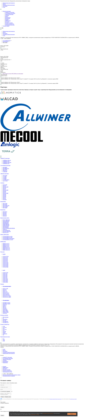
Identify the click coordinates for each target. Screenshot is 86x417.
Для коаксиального (7, 286)
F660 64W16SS (6, 226)
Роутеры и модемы (9, 22)
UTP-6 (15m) (5, 279)
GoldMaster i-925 (6, 163)
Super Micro (5, 319)
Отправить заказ (8, 396)
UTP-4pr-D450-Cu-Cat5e (7, 236)
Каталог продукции (7, 11)
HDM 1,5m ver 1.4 (6, 249)
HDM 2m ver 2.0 (6, 243)
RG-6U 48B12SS (6, 220)
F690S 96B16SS (6, 224)
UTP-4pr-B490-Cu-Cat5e (7, 237)
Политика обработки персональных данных (11, 374)
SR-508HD (5, 167)
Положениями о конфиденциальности (48, 413)
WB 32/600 (5, 207)
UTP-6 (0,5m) (5, 272)
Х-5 (3, 338)
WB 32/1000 (5, 206)
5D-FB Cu (5, 229)
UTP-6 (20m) (5, 280)
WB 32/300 (5, 203)
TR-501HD (5, 175)
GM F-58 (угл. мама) (7, 296)
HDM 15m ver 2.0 (6, 248)
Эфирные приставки (9, 14)
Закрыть (2, 407)
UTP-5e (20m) (5, 264)
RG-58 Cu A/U (6, 232)
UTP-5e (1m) (5, 257)
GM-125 (4, 185)
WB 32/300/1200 (6, 205)
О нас (4, 7)
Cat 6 (4, 270)
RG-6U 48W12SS (6, 219)
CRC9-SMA (5, 310)
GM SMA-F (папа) (6, 302)
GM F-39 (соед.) (6, 292)
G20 (3, 328)
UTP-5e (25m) (5, 265)
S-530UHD (5, 171)
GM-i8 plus (5, 333)
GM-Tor (4, 198)
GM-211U (5, 214)
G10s (4, 326)
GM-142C (5, 213)
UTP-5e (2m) (5, 258)
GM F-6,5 (5, 289)
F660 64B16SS (6, 227)
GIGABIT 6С (5, 321)
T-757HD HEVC (6, 179)
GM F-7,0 (5, 290)
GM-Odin (4, 199)
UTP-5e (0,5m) (5, 256)
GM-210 (4, 192)
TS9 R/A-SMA (6, 312)
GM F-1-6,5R (5, 288)
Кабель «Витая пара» (4, 234)
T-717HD (4, 176)
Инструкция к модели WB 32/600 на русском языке (13, 73)
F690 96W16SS (6, 221)
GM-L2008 (5, 184)
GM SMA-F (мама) (6, 303)
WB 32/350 (5, 204)
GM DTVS (5, 308)
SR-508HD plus (6, 168)
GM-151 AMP (5, 190)
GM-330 (4, 195)
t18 (3, 334)
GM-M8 (4, 331)
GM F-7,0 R (5, 291)
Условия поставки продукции (9, 5)
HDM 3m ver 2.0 (6, 244)
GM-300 (4, 194)
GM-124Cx (5, 211)
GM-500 (4, 196)
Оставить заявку (6, 25)
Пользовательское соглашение (9, 375)
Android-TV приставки (9, 12)
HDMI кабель (8, 20)
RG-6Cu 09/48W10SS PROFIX (9, 228)
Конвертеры (7, 18)
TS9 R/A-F (5, 313)
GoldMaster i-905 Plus (7, 162)
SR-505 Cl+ (5, 170)
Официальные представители (9, 2)
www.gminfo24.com (6, 40)
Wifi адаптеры (5, 317)
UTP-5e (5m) (5, 260)
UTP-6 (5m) (5, 276)
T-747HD (4, 178)
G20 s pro (4, 329)
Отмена (2, 396)
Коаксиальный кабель (4, 217)
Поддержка (5, 6)
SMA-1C (4, 306)
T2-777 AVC (5, 180)
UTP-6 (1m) (5, 273)
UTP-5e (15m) (5, 263)
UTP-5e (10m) (5, 262)
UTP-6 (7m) (5, 277)
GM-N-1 (4, 305)
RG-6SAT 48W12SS (7, 231)
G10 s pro (4, 327)
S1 (3, 318)
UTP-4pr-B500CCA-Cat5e (8, 239)
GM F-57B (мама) (6, 294)
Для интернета (6, 300)
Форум (4, 32)
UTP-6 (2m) (5, 274)
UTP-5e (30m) (5, 266)
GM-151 (4, 189)
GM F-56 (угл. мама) (7, 295)
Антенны (7, 15)
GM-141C (5, 212)
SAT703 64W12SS (6, 230)
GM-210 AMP (5, 193)
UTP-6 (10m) (5, 278)
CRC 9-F (4, 307)
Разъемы (7, 19)
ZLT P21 (4, 320)
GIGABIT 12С (6, 322)
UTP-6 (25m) (5, 282)
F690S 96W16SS (6, 225)
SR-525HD (5, 169)
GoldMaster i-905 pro (7, 160)
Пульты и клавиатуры (9, 23)
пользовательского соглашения (35, 414)
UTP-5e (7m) (5, 261)
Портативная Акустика (9, 24)
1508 (4, 340)
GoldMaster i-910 (6, 161)
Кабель (6, 16)
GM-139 (4, 187)
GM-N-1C (5, 304)
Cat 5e (4, 254)
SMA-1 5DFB (5, 311)
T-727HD (4, 177)
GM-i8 (4, 332)
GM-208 (4, 191)
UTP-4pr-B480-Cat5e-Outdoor (8, 238)
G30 (3, 330)
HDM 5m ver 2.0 (6, 245)
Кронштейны (7, 17)
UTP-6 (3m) (5, 275)
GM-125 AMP (5, 186)
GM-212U (5, 215)
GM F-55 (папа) (6, 293)
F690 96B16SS (6, 223)
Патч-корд (7, 21)
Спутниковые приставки (10, 13)
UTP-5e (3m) (5, 259)
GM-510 (4, 197)
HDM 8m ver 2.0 (6, 246)
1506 (4, 339)
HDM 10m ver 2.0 (6, 247)
